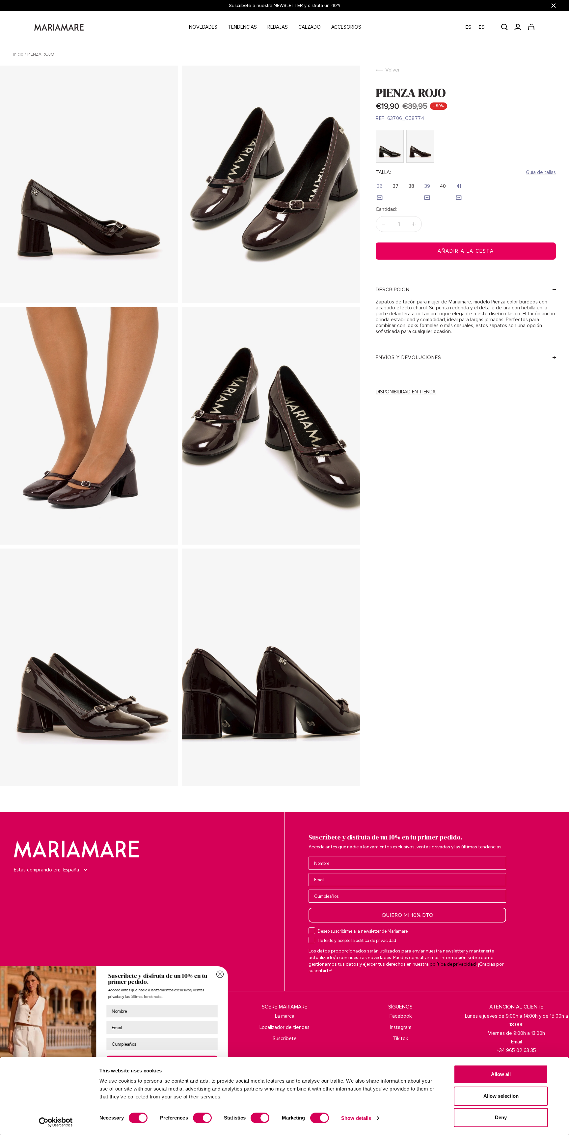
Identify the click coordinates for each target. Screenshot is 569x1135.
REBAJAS (277, 27)
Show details (356, 1118)
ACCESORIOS (346, 27)
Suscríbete (285, 1038)
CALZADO (309, 27)
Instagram (400, 1027)
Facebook (401, 1016)
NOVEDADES (203, 27)
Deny (501, 1117)
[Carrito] (531, 27)
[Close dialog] (262, 974)
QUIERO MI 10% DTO (407, 915)
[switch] (202, 1118)
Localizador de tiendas (284, 1027)
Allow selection (501, 1096)
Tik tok (400, 1038)
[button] (478, 27)
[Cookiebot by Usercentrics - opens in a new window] (56, 1122)
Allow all (501, 1074)
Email (516, 1042)
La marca (284, 1016)
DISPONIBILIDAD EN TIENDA (406, 392)
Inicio (18, 54)
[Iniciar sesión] (517, 27)
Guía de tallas (541, 172)
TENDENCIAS (242, 27)
